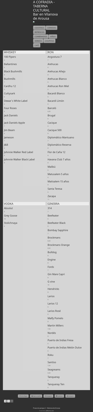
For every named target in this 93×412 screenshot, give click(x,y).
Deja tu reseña (37, 396)
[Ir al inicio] (5, 401)
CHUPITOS (49, 41)
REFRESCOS (39, 32)
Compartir (71, 396)
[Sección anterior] (8, 401)
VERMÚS (38, 41)
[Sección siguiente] (11, 401)
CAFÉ (37, 45)
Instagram (49, 396)
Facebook (60, 396)
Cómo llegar (23, 396)
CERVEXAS (51, 27)
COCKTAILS (39, 27)
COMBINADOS (41, 36)
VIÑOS (53, 36)
